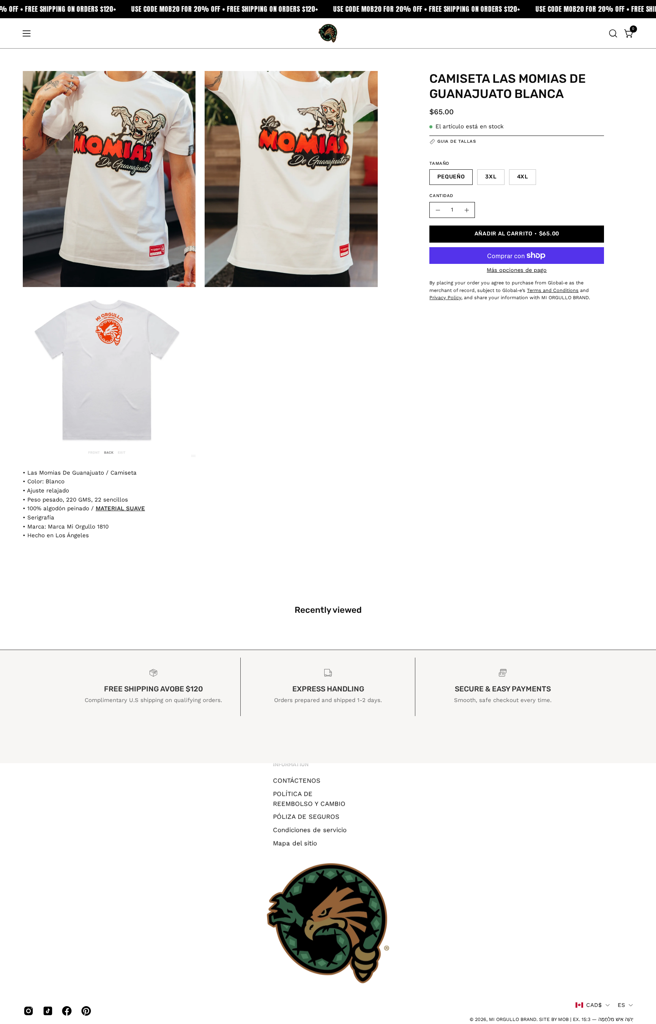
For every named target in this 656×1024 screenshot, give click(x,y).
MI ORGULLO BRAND (512, 1019)
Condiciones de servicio (310, 829)
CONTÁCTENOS (296, 780)
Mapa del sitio (295, 843)
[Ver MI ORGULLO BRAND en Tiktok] (47, 1010)
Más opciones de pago (517, 270)
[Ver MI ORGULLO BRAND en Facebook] (66, 1010)
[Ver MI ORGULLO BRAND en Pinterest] (85, 1010)
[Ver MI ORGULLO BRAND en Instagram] (27, 1010)
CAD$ (594, 1005)
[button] (613, 33)
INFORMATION (291, 764)
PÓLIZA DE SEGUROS (306, 816)
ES (621, 1005)
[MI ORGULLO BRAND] (328, 33)
